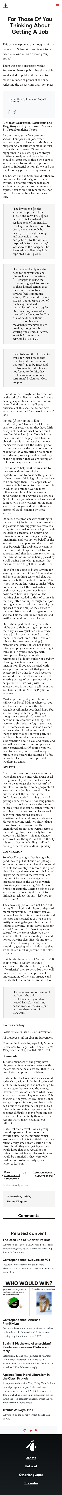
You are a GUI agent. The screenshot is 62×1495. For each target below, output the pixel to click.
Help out (31, 1466)
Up (24, 1172)
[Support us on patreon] (30, 1430)
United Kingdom (17, 1201)
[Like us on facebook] (25, 1430)
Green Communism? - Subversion (12, 1175)
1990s (26, 1196)
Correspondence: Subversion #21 (43, 1174)
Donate (31, 1458)
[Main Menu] (57, 5)
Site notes (31, 1483)
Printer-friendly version (16, 1185)
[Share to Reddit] (14, 112)
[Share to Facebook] (9, 112)
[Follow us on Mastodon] (36, 1430)
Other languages (31, 1475)
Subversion (14, 1196)
